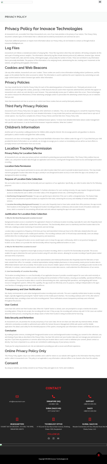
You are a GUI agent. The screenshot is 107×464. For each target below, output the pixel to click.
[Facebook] (49, 438)
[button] (100, 1)
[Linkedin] (53, 438)
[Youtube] (58, 438)
